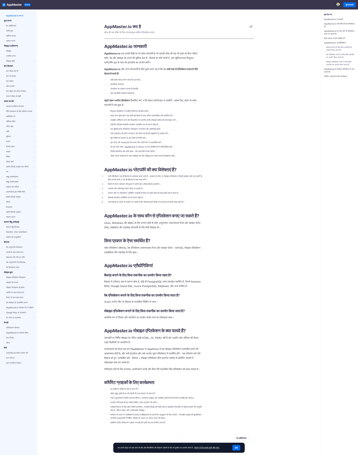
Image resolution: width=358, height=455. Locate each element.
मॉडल (8, 202)
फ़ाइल (8, 151)
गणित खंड (9, 126)
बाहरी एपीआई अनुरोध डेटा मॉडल (17, 166)
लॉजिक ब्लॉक (10, 121)
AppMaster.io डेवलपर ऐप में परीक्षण (20, 307)
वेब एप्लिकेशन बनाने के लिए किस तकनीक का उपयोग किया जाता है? (340, 55)
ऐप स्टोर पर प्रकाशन (13, 317)
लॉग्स (8, 342)
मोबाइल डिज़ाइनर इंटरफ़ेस (15, 287)
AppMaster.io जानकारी (333, 19)
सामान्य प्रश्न (10, 41)
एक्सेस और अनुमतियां (13, 237)
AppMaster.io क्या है (14, 15)
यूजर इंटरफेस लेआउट (13, 363)
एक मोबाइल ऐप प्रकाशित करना (17, 302)
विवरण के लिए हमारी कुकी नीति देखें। (207, 447)
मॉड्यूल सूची (10, 61)
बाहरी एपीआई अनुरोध (13, 197)
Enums (9, 207)
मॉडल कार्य (10, 161)
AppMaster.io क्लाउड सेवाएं (17, 332)
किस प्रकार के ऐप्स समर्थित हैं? (334, 38)
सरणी (8, 141)
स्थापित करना (11, 56)
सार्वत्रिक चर (10, 116)
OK (236, 447)
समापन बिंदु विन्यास (12, 227)
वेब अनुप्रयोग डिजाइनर (14, 247)
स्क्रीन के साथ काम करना (15, 292)
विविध (8, 156)
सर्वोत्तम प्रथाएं (11, 36)
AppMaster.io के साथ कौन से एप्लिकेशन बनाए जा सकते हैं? (339, 32)
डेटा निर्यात (10, 337)
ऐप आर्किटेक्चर (11, 25)
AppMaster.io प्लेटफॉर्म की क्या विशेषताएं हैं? (339, 25)
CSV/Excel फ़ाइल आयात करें (17, 353)
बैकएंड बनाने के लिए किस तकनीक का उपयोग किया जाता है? (339, 48)
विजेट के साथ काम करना (14, 297)
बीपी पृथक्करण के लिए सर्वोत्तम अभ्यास (19, 111)
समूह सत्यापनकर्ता (12, 181)
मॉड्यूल (8, 51)
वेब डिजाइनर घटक (12, 267)
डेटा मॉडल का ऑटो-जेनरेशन (16, 91)
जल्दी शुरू (9, 30)
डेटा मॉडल (9, 81)
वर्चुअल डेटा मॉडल (12, 186)
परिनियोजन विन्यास (12, 327)
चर (7, 171)
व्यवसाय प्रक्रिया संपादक (15, 106)
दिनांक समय (10, 146)
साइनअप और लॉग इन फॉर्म (15, 257)
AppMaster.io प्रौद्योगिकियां (335, 43)
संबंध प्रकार (10, 86)
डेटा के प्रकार (11, 76)
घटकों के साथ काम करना (14, 252)
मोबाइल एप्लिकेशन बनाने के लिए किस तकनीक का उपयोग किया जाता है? (338, 63)
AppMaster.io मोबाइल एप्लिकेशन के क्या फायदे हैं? (339, 70)
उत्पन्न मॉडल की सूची (13, 96)
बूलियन (8, 136)
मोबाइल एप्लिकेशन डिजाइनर (15, 277)
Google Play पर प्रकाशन (16, 312)
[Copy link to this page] (251, 26)
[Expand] (34, 61)
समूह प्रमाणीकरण (12, 176)
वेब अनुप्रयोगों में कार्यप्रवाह (15, 262)
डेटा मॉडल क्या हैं (12, 71)
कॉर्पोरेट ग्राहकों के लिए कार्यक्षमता (335, 76)
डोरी (7, 131)
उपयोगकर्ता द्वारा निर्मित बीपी (15, 192)
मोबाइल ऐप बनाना (12, 282)
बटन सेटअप (10, 358)
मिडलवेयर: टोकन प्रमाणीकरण (16, 232)
